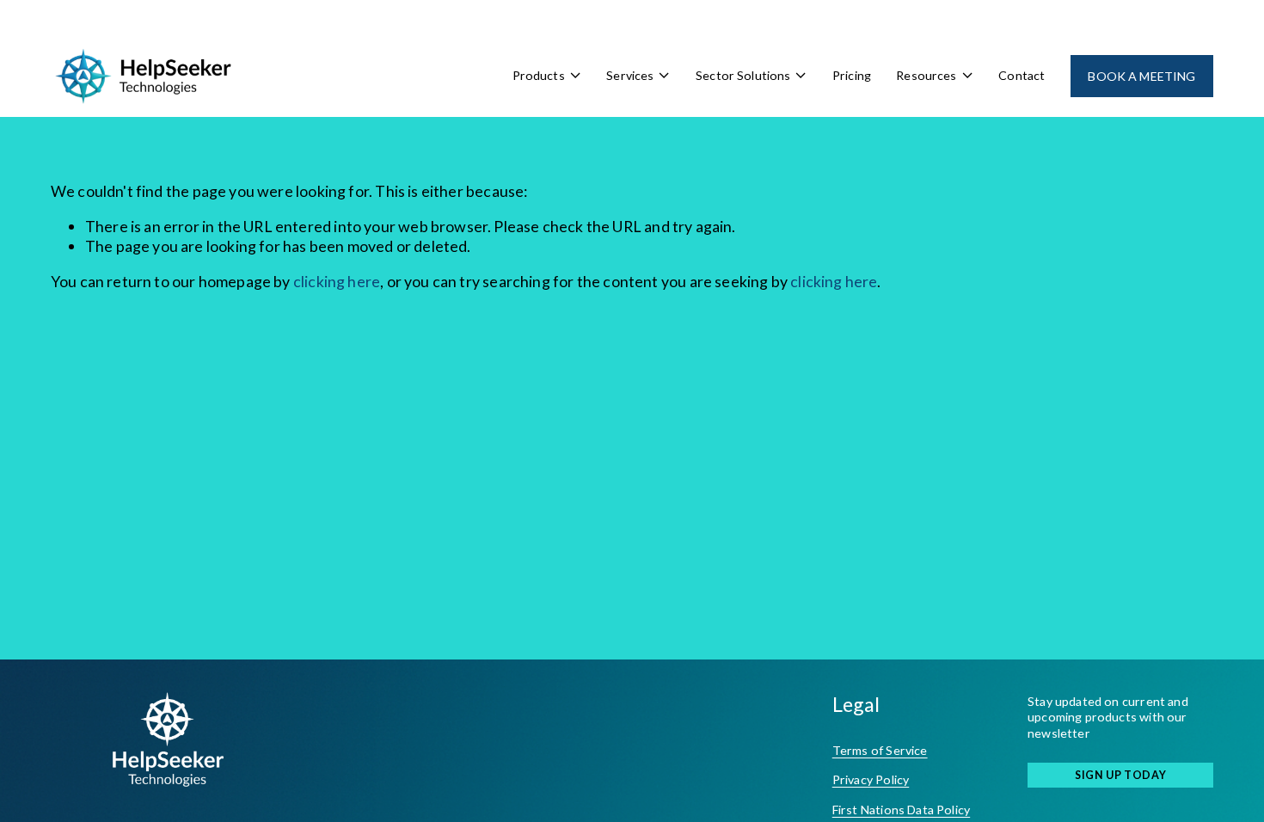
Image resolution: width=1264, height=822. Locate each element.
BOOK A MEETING (1141, 76)
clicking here (336, 281)
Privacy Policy (871, 779)
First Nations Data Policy (901, 809)
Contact (1021, 75)
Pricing (851, 75)
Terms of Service (880, 750)
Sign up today (1120, 775)
